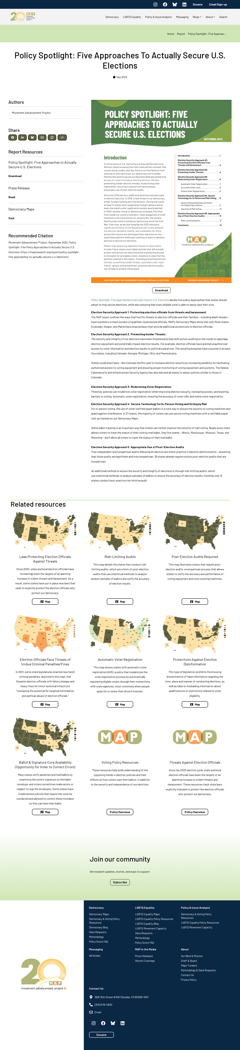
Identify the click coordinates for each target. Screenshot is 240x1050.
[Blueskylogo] (174, 4)
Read (11, 197)
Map (47, 601)
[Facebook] (165, 4)
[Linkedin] (184, 4)
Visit (11, 218)
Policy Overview (120, 812)
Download (14, 176)
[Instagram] (155, 4)
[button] (12, 137)
